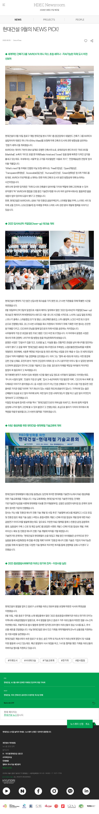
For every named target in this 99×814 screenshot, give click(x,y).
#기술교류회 (48, 660)
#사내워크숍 (30, 660)
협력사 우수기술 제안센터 (12, 764)
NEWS (18, 20)
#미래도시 (13, 660)
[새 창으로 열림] (49, 781)
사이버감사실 (7, 757)
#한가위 (65, 660)
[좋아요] (86, 40)
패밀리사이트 (7, 768)
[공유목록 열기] (92, 40)
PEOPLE (80, 20)
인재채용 (6, 760)
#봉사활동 (80, 660)
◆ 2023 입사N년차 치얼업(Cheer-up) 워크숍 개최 (29, 224)
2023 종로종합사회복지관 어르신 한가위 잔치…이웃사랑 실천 (37, 564)
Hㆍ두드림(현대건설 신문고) (13, 753)
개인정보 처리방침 (9, 743)
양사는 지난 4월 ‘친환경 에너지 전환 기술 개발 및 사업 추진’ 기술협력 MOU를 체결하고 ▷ (44, 513)
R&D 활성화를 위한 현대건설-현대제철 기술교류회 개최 (35, 426)
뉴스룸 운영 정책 (8, 746)
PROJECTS (49, 20)
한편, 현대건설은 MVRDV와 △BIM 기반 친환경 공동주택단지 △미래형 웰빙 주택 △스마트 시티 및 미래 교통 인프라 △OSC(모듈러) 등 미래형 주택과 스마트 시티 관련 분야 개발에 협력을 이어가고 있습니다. (48, 205)
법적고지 (6, 750)
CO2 (85, 513)
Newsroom (49, 4)
